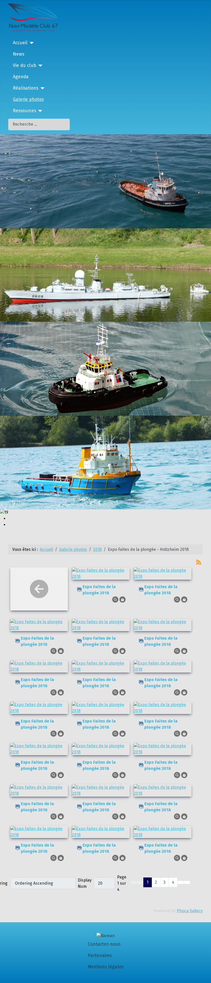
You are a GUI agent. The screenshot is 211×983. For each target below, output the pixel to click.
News (18, 54)
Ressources (24, 111)
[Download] (122, 599)
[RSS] (199, 561)
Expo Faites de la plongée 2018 (99, 589)
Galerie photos (28, 99)
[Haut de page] (204, 976)
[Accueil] (31, 43)
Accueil (20, 43)
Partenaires (100, 955)
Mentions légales (106, 967)
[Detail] (115, 599)
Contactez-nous (104, 944)
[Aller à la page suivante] (180, 882)
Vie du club (24, 65)
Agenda (21, 77)
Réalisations (25, 88)
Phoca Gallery (190, 910)
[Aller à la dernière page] (187, 882)
